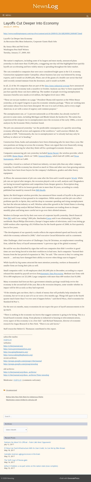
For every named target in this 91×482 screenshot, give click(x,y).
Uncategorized (11, 390)
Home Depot (17, 156)
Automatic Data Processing (51, 273)
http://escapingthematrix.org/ (16, 352)
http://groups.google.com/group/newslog (21, 364)
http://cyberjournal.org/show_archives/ (20, 372)
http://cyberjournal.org (13, 346)
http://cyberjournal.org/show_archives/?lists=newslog (26, 375)
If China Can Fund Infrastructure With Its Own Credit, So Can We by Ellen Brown (34, 448)
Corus (48, 218)
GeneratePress (73, 478)
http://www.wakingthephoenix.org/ (18, 355)
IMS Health (40, 190)
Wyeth (74, 178)
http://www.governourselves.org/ (17, 349)
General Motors (45, 156)
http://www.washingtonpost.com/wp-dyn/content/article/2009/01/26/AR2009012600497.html (43, 33)
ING (9, 218)
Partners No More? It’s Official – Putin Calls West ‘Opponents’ (27, 442)
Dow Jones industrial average (57, 86)
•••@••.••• (8, 340)
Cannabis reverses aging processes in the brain (22, 454)
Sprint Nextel (53, 153)
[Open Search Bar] (87, 16)
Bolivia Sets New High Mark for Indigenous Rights (24, 397)
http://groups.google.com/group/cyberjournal (23, 361)
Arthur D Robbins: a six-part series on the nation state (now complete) (31, 466)
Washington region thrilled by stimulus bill (21, 400)
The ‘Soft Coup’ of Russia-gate (15, 460)
